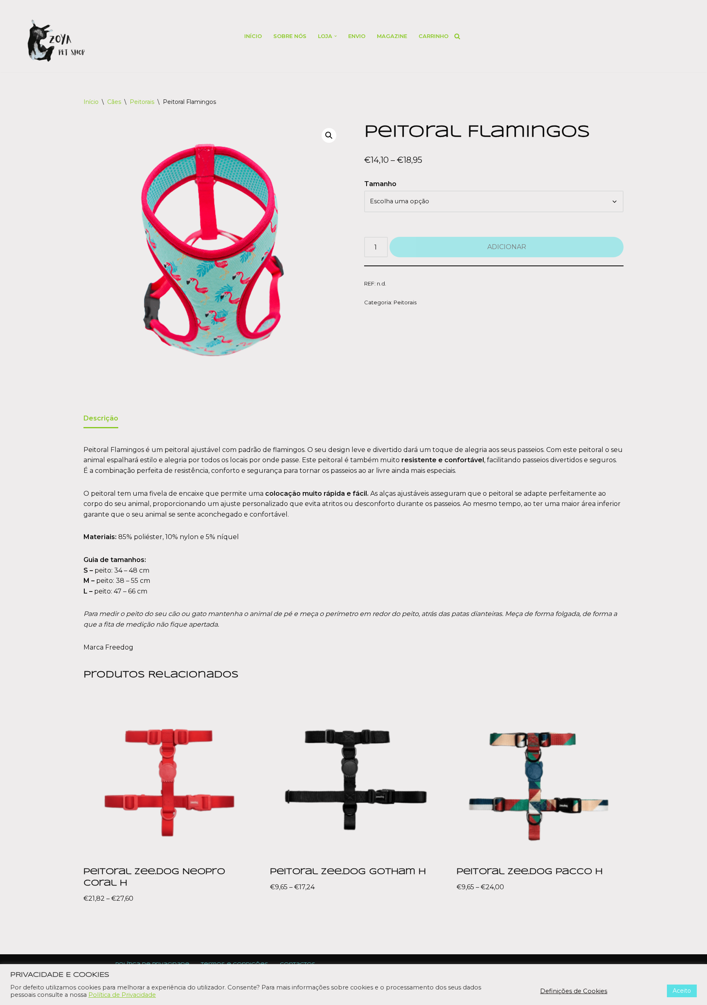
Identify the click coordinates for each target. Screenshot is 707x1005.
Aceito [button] (682, 990)
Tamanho (380, 184)
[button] (335, 36)
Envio (356, 36)
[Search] (457, 36)
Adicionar (506, 247)
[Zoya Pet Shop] (55, 40)
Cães (114, 102)
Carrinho (433, 36)
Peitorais (142, 102)
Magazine (392, 36)
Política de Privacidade (122, 994)
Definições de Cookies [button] (573, 991)
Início (253, 36)
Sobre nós (289, 36)
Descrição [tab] (100, 418)
